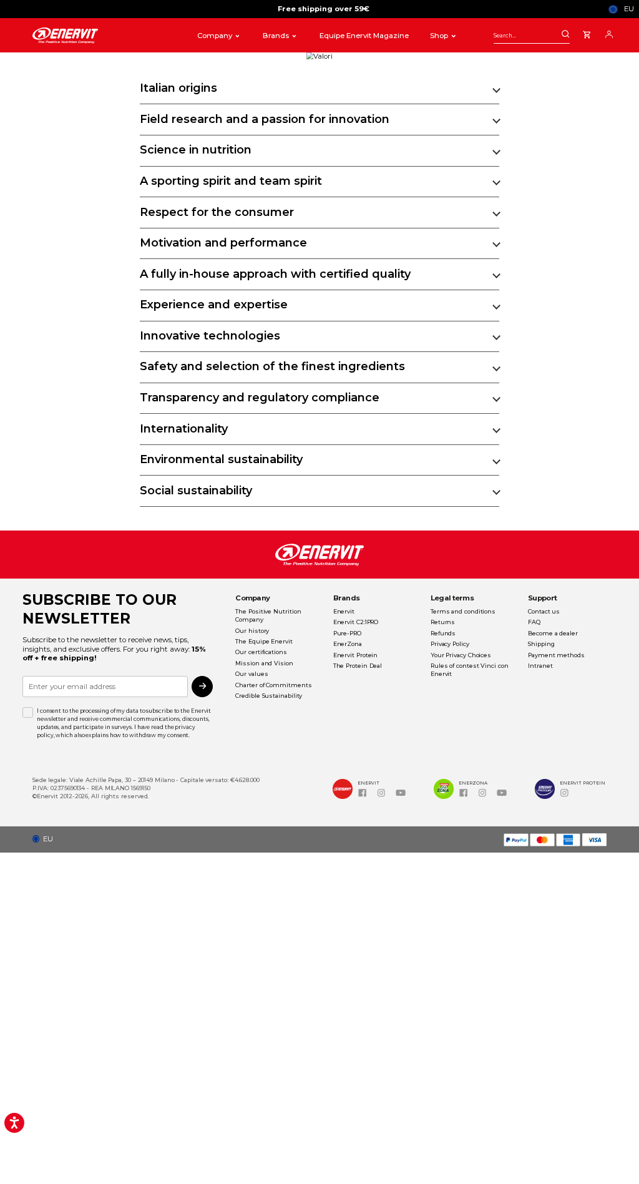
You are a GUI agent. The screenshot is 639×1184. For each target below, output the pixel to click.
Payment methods (556, 655)
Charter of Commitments (273, 685)
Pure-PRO (347, 633)
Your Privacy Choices (461, 655)
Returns (443, 622)
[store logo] (105, 35)
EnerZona (347, 643)
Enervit (343, 611)
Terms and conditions (463, 611)
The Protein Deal (358, 665)
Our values (251, 673)
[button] (46, 839)
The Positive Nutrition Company (268, 615)
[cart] (586, 33)
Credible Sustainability (268, 695)
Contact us (544, 611)
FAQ (534, 622)
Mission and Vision (264, 663)
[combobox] (532, 35)
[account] (609, 33)
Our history (252, 630)
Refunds (443, 633)
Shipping (541, 643)
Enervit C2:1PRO (356, 622)
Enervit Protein (355, 655)
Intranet (540, 665)
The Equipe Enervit (263, 641)
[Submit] (565, 34)
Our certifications (260, 651)
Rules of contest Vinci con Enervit (470, 669)
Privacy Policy (450, 643)
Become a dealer (553, 633)
